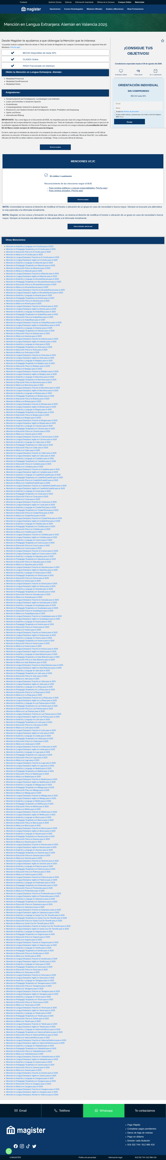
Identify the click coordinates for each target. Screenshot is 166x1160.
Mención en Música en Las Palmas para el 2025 (25, 711)
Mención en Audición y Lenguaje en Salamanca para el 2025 (30, 899)
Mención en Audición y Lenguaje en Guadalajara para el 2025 (31, 605)
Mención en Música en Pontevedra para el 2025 (25, 891)
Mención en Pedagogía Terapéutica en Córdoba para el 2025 (30, 526)
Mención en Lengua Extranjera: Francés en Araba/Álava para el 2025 (34, 323)
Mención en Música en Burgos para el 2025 (23, 418)
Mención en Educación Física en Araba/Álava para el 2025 (29, 317)
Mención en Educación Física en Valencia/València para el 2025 (32, 1035)
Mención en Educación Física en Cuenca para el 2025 (28, 545)
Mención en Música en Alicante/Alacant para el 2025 (27, 287)
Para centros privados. (60, 190)
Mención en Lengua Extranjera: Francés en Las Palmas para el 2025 (33, 714)
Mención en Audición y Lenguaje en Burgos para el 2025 (29, 410)
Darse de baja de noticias (140, 1132)
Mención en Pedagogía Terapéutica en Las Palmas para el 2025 (32, 706)
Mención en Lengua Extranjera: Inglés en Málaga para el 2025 (31, 798)
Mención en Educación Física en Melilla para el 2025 (27, 806)
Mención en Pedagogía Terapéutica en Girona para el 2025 (30, 575)
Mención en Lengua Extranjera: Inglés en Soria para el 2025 (30, 978)
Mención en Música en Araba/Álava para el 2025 (25, 320)
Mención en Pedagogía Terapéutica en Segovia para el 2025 (30, 934)
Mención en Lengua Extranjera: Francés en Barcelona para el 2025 (33, 388)
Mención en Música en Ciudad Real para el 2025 (25, 516)
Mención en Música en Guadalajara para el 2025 (25, 613)
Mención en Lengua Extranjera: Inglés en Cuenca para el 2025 (31, 554)
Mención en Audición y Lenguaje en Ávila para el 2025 (28, 344)
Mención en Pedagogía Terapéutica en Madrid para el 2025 (30, 771)
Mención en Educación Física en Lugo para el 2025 (26, 758)
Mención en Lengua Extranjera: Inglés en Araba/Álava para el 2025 (33, 325)
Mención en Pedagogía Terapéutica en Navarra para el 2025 (30, 836)
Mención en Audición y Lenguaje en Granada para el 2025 (29, 589)
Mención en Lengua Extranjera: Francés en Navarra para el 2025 (32, 845)
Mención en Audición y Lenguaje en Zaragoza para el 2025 (30, 1078)
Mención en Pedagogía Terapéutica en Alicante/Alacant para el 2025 (33, 282)
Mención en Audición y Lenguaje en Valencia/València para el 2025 (33, 1029)
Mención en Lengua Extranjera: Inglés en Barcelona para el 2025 (32, 391)
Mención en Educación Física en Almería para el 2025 (27, 301)
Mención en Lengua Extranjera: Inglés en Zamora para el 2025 (31, 1076)
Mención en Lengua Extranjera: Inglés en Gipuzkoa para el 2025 (32, 570)
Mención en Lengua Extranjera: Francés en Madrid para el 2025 (31, 779)
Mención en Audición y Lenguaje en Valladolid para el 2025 (30, 1046)
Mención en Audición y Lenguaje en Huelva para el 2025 (29, 622)
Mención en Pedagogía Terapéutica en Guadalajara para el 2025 (32, 608)
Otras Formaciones (135, 9)
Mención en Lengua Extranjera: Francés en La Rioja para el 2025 (32, 698)
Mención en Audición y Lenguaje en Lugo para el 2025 (28, 752)
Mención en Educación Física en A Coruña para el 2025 (28, 252)
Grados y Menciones (115, 9)
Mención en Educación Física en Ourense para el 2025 (28, 855)
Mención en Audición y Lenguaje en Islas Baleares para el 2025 (31, 654)
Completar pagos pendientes (141, 1128)
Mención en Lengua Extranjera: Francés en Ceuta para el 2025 (31, 502)
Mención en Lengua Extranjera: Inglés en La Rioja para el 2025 (31, 700)
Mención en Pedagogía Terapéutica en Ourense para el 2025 (30, 853)
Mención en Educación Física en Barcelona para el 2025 (29, 382)
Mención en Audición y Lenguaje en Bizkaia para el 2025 (29, 393)
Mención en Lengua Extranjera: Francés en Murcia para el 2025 (31, 828)
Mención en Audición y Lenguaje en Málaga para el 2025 (29, 785)
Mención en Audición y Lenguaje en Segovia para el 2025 (29, 932)
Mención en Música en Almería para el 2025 (23, 303)
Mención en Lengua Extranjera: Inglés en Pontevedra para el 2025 (32, 896)
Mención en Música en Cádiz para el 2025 (23, 450)
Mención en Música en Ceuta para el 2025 (23, 499)
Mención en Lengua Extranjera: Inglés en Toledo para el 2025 (30, 1027)
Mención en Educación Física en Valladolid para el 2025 (28, 1051)
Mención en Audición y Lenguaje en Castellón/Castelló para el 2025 (33, 475)
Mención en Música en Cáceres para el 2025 (24, 434)
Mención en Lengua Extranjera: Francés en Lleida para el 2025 (31, 747)
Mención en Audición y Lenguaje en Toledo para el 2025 (28, 1013)
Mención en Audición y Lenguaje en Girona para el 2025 (28, 573)
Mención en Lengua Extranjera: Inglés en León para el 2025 (30, 733)
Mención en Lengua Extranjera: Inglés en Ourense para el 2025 (31, 864)
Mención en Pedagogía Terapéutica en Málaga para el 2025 (30, 787)
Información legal (115, 1157)
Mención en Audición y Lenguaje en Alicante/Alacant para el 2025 (32, 279)
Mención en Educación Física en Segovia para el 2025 (28, 937)
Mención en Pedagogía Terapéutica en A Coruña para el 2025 (31, 249)
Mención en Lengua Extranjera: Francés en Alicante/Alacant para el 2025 (35, 290)
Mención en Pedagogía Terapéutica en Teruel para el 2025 (29, 999)
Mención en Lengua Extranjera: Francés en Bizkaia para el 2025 (32, 404)
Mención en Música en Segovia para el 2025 (24, 940)
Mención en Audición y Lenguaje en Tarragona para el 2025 (30, 980)
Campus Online (124, 2)
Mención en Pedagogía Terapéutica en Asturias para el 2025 (30, 331)
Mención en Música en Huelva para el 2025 (23, 630)
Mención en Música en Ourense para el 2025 (24, 858)
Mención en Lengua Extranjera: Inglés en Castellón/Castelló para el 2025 (35, 488)
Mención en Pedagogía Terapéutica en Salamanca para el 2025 (31, 902)
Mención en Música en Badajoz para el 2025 (24, 369)
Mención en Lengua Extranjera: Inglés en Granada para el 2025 (31, 603)
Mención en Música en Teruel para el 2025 (23, 1005)
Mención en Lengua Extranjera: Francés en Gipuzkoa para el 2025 (32, 567)
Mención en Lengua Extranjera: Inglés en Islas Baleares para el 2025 (33, 668)
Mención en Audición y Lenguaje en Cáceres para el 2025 (29, 426)
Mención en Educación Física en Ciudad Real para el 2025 (30, 513)
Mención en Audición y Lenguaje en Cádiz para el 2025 (28, 442)
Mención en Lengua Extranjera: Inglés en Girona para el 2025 (30, 586)
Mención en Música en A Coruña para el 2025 (24, 255)
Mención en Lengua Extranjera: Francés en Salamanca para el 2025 (33, 910)
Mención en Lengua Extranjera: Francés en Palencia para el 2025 (32, 877)
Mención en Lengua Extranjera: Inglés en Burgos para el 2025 (31, 423)
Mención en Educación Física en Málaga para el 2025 (27, 790)
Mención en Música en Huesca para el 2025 (23, 646)
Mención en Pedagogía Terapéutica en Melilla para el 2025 (29, 804)
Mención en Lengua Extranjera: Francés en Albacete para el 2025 (32, 274)
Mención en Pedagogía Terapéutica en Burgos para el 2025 (30, 412)
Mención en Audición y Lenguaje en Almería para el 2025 (29, 295)
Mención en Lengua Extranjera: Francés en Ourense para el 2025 (32, 861)
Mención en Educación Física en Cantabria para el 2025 (28, 464)
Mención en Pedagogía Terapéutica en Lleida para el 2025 (29, 739)
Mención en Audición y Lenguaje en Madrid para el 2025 (28, 768)
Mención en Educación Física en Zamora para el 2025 (28, 1067)
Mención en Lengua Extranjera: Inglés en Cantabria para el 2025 (32, 472)
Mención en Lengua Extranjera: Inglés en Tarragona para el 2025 (32, 994)
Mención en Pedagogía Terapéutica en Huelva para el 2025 (30, 624)
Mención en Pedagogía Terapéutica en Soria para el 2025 (29, 967)
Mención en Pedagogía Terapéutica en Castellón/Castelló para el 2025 (34, 477)
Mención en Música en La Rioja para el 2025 (24, 695)
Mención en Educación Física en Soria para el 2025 (27, 970)
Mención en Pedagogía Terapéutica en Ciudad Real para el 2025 (32, 510)
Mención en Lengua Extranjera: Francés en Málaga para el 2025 (32, 796)
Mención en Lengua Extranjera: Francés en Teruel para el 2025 (31, 1008)
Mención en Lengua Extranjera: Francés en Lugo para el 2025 (31, 763)
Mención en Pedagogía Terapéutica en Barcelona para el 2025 (31, 380)
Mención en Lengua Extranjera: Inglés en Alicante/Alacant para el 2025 (34, 293)
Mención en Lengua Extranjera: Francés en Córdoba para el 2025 (32, 535)
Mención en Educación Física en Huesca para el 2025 (28, 643)
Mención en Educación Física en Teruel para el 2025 (27, 1002)
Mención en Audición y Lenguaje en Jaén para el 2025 (28, 671)
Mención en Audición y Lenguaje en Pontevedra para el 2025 (30, 883)
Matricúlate (139, 2)
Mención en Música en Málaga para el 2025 (23, 793)
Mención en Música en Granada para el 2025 (24, 597)
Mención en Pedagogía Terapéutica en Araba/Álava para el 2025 (32, 314)
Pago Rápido (133, 1125)
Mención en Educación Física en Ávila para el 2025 (26, 350)
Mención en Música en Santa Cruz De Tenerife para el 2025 (30, 923)
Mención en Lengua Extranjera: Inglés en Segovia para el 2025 (31, 945)
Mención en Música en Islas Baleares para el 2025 (26, 662)
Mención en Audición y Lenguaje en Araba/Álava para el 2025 (31, 312)
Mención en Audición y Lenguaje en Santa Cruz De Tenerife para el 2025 (35, 915)
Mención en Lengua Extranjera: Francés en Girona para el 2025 (31, 584)
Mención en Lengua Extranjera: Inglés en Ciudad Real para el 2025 (33, 521)
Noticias (68, 2)
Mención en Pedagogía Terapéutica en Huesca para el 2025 (30, 641)
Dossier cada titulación (138, 1140)
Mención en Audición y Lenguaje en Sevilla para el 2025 (28, 948)
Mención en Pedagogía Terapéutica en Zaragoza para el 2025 (31, 1081)
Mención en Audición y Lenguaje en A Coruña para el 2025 (29, 246)
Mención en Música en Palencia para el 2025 (24, 874)
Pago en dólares (135, 1136)
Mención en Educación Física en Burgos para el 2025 (27, 415)
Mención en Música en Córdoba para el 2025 (24, 532)
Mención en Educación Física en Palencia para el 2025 (28, 872)
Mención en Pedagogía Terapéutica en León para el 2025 (29, 722)
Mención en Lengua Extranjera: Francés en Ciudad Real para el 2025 (34, 518)
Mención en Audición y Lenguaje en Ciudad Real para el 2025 (31, 507)
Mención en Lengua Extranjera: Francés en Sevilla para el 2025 (31, 959)
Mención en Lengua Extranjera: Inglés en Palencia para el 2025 (31, 880)
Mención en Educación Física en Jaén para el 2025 (26, 676)
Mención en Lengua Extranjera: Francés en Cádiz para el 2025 (31, 453)
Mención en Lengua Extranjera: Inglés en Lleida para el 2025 (30, 749)
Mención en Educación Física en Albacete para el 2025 (28, 268)
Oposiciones (55, 9)
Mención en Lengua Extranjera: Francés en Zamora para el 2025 (32, 1073)
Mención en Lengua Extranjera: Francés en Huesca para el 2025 (32, 649)
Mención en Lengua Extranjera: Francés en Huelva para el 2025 (31, 632)
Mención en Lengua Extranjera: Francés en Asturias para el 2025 (32, 339)
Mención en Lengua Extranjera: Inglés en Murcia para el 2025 (30, 831)
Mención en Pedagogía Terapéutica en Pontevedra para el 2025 (31, 885)
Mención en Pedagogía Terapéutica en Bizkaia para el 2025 (30, 396)
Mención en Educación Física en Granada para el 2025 (28, 594)
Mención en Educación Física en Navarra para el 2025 (28, 839)
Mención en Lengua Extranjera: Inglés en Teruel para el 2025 (30, 1010)
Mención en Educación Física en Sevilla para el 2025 (27, 953)
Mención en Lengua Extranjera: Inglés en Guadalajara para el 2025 (33, 619)
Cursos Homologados (73, 9)
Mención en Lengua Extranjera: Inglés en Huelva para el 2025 (31, 635)
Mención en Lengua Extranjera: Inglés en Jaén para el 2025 (30, 684)
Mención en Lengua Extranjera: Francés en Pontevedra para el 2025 (33, 893)
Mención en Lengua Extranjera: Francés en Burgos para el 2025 (31, 420)
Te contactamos (145, 1110)
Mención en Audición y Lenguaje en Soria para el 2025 (28, 964)
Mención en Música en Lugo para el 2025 (22, 760)
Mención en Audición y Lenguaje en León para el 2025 (28, 719)
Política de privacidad (87, 1157)
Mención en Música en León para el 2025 (22, 728)
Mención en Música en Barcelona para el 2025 (24, 385)
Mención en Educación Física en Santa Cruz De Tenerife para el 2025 (34, 921)
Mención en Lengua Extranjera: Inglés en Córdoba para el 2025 (31, 537)
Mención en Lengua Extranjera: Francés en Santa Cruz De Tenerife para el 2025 (38, 926)
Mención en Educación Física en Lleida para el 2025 (27, 741)
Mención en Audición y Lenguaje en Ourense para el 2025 (29, 850)
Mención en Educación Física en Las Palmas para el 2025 (29, 709)
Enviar (129, 122)
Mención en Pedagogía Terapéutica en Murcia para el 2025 (30, 820)
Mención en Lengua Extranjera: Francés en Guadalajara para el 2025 (34, 616)
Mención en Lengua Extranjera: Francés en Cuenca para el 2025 (32, 551)
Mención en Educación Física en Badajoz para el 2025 (28, 366)
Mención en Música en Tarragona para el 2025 (24, 989)
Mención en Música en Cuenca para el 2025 (24, 548)
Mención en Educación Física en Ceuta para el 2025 (27, 497)
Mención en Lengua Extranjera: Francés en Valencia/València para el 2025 (36, 1040)
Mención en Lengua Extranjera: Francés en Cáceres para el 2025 (32, 437)
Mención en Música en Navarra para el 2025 (24, 842)
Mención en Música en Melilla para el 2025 (23, 809)
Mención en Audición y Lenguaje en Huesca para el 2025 (29, 638)
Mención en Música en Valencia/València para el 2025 (28, 1038)
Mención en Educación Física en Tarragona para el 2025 (28, 986)
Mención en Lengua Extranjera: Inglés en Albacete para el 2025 (31, 276)
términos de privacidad (131, 111)
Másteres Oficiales (94, 9)
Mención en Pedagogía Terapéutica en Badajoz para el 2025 (30, 363)
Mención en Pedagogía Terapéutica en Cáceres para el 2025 (30, 429)
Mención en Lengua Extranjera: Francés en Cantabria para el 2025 (33, 469)
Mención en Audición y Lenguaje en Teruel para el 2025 (28, 997)
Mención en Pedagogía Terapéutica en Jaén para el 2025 (29, 673)
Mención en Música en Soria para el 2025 (23, 972)
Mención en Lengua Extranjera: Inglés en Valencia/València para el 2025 (35, 1043)
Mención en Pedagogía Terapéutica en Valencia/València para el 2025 (34, 1032)
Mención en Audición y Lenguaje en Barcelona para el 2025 (30, 377)
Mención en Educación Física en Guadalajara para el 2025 (29, 611)
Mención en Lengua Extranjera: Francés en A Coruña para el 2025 (32, 257)
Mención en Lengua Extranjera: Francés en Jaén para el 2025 (31, 681)
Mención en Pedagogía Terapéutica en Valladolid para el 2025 (31, 1048)
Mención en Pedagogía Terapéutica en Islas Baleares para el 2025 (33, 657)
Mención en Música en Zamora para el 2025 (23, 1070)
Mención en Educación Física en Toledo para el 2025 (27, 1019)
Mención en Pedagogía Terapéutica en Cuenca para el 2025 (30, 543)
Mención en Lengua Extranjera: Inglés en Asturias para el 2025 (31, 342)
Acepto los (127, 111)
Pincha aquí (15, 47)
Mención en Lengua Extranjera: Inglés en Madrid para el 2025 (31, 782)
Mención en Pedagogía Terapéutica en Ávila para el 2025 (29, 347)
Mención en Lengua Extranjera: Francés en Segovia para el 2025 (32, 942)
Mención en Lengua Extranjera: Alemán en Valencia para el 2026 (32, 1095)
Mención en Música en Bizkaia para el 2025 (23, 401)
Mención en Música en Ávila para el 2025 (22, 352)
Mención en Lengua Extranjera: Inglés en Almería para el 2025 (31, 309)
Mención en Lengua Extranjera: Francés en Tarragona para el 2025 (33, 991)
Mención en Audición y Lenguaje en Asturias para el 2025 (29, 328)
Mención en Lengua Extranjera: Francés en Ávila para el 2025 (31, 355)
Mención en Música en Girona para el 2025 (23, 581)
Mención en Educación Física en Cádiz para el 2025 (27, 448)
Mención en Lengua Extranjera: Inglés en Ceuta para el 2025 (30, 505)
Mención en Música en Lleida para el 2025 (23, 744)
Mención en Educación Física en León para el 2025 (26, 725)
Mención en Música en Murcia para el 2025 (23, 825)
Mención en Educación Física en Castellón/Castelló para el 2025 (32, 480)
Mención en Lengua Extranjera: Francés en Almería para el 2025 (32, 306)
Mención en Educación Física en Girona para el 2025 (27, 578)
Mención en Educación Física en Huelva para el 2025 (27, 627)
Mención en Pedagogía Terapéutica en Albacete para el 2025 (30, 265)
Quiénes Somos (55, 2)
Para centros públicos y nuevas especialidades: (72, 188)
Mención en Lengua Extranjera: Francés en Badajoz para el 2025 (32, 371)
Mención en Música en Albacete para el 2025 (24, 271)
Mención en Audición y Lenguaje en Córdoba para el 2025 (29, 524)
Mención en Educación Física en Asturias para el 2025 (28, 333)
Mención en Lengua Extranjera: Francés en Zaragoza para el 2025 (32, 1089)
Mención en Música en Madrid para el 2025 (23, 777)
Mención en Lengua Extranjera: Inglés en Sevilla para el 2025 (31, 961)
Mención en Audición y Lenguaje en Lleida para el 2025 (28, 736)
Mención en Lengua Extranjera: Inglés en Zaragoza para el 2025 (32, 1092)
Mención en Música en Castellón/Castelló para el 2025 (28, 483)
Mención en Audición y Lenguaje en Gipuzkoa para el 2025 (30, 556)
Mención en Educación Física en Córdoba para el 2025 (28, 529)
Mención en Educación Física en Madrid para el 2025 (27, 774)
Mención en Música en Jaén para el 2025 (22, 679)
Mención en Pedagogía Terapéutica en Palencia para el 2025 (30, 869)
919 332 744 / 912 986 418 (140, 1144)
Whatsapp (106, 1110)
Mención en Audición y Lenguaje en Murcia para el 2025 (28, 817)
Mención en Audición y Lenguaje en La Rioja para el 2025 (29, 687)
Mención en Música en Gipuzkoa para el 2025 (24, 565)
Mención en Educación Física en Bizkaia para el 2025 (27, 399)
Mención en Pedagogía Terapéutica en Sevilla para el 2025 (30, 951)
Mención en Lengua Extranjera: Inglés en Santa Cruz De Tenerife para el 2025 (37, 929)
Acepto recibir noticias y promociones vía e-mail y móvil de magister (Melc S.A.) (138, 116)
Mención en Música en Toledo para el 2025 (23, 1021)
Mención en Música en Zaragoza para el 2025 (24, 1087)
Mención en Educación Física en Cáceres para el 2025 (28, 431)
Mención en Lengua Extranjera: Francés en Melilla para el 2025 (31, 812)
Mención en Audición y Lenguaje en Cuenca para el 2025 (29, 540)
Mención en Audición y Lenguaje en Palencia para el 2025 (29, 866)
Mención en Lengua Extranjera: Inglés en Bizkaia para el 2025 (31, 407)
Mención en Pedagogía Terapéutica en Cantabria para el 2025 (31, 461)
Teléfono (64, 1110)
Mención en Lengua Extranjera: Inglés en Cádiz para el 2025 (30, 456)
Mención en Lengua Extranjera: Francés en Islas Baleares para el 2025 (34, 665)
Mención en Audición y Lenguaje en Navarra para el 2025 (29, 834)
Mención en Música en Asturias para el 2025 (24, 336)
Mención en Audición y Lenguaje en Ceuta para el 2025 (28, 491)
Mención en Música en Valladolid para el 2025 (24, 1054)
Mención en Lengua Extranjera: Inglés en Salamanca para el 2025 (32, 913)
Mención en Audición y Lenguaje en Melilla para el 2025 (28, 801)
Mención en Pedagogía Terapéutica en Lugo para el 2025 (29, 755)
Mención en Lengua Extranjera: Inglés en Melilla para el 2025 (30, 815)
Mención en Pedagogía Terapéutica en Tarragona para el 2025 (31, 983)
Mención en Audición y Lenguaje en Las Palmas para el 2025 (30, 703)
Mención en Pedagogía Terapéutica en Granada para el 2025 (30, 592)
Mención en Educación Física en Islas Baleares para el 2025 (30, 660)
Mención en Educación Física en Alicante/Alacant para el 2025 (31, 284)
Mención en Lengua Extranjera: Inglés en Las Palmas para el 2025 (33, 717)
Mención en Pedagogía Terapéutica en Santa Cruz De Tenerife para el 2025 (36, 918)
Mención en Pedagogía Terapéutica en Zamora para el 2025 (30, 1065)
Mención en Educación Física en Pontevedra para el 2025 (29, 888)
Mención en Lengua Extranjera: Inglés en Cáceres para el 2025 (31, 439)
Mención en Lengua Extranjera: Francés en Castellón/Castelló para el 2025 (36, 486)
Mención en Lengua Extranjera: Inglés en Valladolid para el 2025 (32, 1059)
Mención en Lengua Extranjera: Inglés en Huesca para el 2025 (31, 651)
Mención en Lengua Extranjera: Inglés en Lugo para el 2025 (30, 766)
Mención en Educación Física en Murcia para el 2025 (27, 823)
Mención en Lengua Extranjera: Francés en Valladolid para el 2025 (33, 1057)
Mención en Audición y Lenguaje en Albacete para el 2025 (29, 263)
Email (23, 1110)
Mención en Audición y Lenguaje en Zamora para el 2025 (29, 1062)
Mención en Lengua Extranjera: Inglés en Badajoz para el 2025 (31, 374)
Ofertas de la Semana (106, 2)
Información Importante (84, 2)
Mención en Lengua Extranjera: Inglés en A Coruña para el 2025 (31, 260)
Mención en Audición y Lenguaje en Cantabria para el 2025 (30, 458)
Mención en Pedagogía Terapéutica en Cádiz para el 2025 (29, 445)
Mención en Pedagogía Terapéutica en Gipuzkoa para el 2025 (31, 559)
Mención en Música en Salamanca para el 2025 (25, 907)
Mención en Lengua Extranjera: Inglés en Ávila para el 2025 (30, 358)
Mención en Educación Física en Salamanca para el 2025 (29, 904)
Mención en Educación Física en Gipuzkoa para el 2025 (28, 562)
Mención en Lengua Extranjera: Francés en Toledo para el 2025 (31, 1024)
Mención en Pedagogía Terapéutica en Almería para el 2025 (30, 298)
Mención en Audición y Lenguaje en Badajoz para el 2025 (29, 361)
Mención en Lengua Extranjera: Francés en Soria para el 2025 (31, 975)
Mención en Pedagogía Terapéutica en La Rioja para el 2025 (30, 690)
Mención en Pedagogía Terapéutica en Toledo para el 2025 (30, 1016)
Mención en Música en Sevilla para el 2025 (23, 956)
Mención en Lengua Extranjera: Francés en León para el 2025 (31, 730)
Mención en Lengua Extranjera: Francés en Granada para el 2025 (32, 600)
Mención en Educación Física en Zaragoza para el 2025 (28, 1084)
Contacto (23, 2)
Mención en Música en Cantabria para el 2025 (24, 467)
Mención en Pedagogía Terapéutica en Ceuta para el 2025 (29, 494)
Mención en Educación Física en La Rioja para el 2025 (28, 692)
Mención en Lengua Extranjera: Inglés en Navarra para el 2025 (31, 847)
